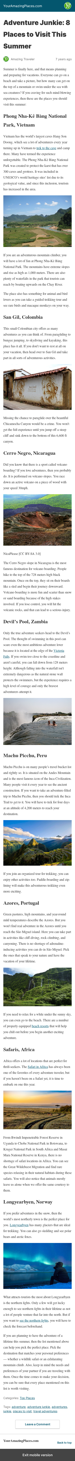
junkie (7, 1411)
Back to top (64, 1442)
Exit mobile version (37, 1455)
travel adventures (45, 1411)
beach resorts (40, 1026)
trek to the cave (46, 148)
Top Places (27, 1398)
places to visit (22, 1411)
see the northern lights (34, 1320)
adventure (19, 1407)
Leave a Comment (37, 1424)
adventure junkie (38, 1407)
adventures (59, 1407)
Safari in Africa (38, 1066)
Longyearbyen (19, 1225)
